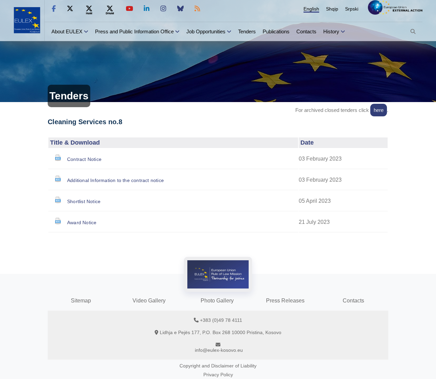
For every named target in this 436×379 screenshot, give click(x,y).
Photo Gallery (217, 300)
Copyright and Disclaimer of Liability (218, 365)
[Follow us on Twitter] (70, 8)
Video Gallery (149, 300)
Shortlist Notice (83, 201)
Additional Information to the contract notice (115, 180)
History (331, 31)
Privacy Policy (218, 374)
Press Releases (285, 300)
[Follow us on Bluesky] (180, 8)
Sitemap (81, 300)
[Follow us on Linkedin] (147, 8)
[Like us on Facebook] (54, 8)
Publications (276, 31)
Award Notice (81, 222)
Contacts (306, 31)
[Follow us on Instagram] (163, 8)
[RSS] (197, 8)
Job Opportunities (205, 31)
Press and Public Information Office (134, 31)
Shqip (332, 9)
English (311, 9)
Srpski (351, 9)
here (379, 110)
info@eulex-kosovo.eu (219, 350)
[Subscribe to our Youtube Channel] (129, 8)
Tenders (247, 31)
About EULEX (66, 31)
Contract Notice (84, 159)
